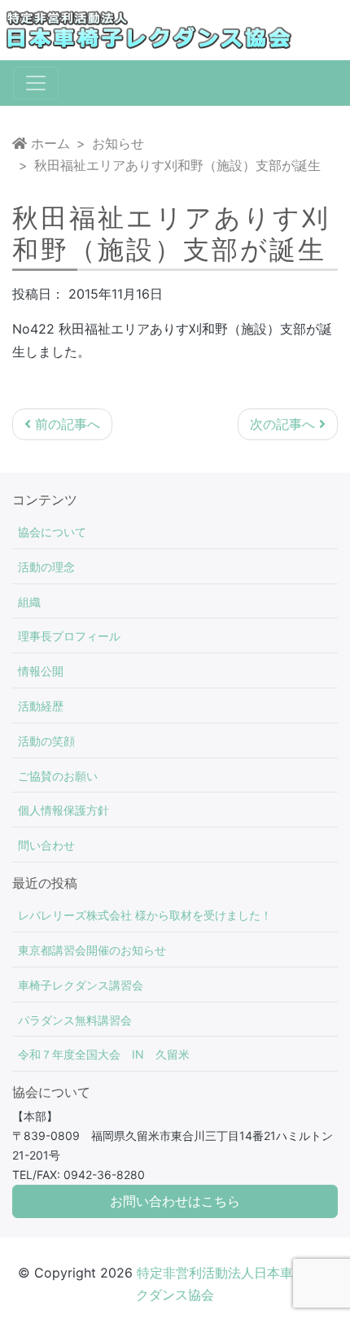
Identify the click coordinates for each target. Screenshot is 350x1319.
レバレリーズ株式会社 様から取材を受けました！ (145, 915)
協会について (52, 532)
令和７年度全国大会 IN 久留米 (104, 1054)
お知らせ (118, 143)
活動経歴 (40, 706)
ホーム (48, 143)
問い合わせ (46, 845)
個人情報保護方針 (63, 810)
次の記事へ (284, 424)
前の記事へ (65, 424)
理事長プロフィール (69, 636)
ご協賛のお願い (58, 776)
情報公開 (40, 671)
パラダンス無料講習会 (75, 1020)
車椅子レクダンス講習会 (80, 985)
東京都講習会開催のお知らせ (92, 950)
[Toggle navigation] (36, 83)
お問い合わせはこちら (175, 1201)
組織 (29, 602)
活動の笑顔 (46, 741)
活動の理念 (46, 567)
